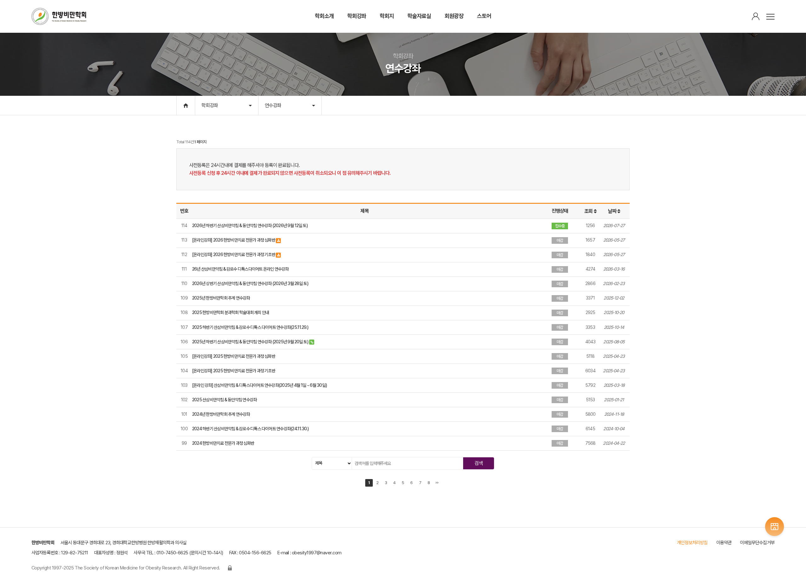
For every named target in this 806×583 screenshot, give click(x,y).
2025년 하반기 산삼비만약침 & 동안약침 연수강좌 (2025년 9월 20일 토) (250, 341)
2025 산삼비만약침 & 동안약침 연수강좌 (224, 399)
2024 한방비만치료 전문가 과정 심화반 (223, 443)
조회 (588, 211)
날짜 (612, 211)
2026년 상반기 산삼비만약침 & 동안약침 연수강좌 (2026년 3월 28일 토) (250, 283)
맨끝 (437, 483)
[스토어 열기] (774, 526)
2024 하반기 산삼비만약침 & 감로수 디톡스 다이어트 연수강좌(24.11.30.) (250, 428)
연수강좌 (273, 105)
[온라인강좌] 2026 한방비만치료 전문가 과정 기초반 (234, 254)
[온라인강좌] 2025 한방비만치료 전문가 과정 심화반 (233, 356)
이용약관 (724, 543)
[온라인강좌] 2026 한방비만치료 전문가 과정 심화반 (234, 240)
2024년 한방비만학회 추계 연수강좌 (221, 414)
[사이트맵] (770, 17)
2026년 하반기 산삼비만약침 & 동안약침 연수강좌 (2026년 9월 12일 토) (250, 225)
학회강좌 (210, 105)
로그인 (230, 567)
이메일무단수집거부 (757, 543)
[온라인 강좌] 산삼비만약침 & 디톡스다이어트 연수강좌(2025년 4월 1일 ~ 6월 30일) (259, 385)
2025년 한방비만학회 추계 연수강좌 (221, 297)
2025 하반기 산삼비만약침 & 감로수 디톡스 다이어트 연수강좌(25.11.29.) (250, 327)
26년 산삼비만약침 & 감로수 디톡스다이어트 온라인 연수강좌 (240, 268)
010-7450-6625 (172, 553)
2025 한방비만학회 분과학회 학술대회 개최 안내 (230, 312)
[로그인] (756, 17)
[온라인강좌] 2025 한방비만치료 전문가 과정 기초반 (233, 370)
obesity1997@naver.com (317, 553)
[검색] (478, 463)
